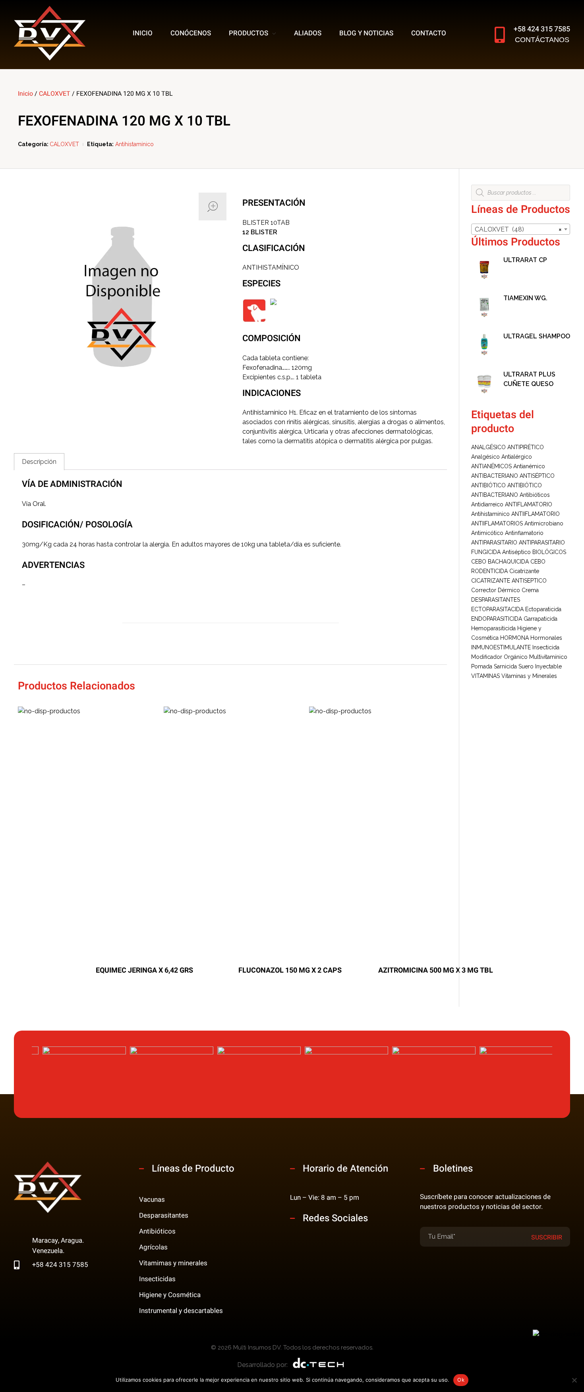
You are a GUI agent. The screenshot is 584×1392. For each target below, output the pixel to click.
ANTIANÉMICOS (491, 466)
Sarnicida (505, 666)
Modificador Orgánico (499, 657)
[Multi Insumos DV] (49, 33)
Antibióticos (535, 495)
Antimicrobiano (543, 523)
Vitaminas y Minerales (529, 676)
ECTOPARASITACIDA (497, 609)
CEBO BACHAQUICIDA (500, 561)
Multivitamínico (548, 657)
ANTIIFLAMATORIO (535, 514)
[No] (574, 1380)
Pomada (481, 666)
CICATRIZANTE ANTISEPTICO (509, 580)
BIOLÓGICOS (549, 552)
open (212, 206)
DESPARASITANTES (495, 600)
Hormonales (546, 638)
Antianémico (529, 466)
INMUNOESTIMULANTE (501, 647)
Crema (530, 590)
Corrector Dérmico (495, 590)
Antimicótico (487, 533)
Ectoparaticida (543, 609)
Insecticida (545, 647)
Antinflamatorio (524, 533)
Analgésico (485, 457)
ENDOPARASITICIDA (496, 619)
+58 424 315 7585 (542, 29)
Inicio (25, 93)
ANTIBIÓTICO (488, 485)
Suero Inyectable (540, 666)
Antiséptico (516, 552)
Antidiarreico (487, 504)
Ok (460, 1380)
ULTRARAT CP (525, 260)
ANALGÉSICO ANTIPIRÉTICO (507, 447)
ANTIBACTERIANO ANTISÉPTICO (513, 476)
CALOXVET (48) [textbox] (518, 229)
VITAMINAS (485, 676)
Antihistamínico (134, 144)
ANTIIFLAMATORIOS (497, 523)
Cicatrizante (524, 571)
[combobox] (520, 229)
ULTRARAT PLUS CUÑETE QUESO (529, 379)
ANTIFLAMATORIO (528, 504)
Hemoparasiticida (493, 628)
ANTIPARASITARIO (494, 542)
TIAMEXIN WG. (525, 298)
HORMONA (514, 638)
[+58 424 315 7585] (499, 35)
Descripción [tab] (39, 461)
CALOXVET (54, 93)
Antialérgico (516, 457)
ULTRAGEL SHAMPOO (536, 336)
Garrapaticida (540, 619)
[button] (567, 1077)
